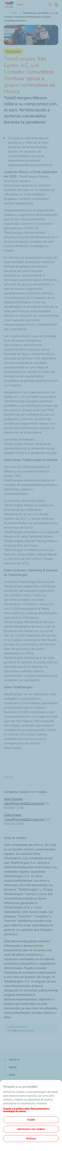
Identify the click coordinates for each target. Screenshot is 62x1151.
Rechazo (31, 1138)
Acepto (31, 1119)
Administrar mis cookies (31, 1129)
